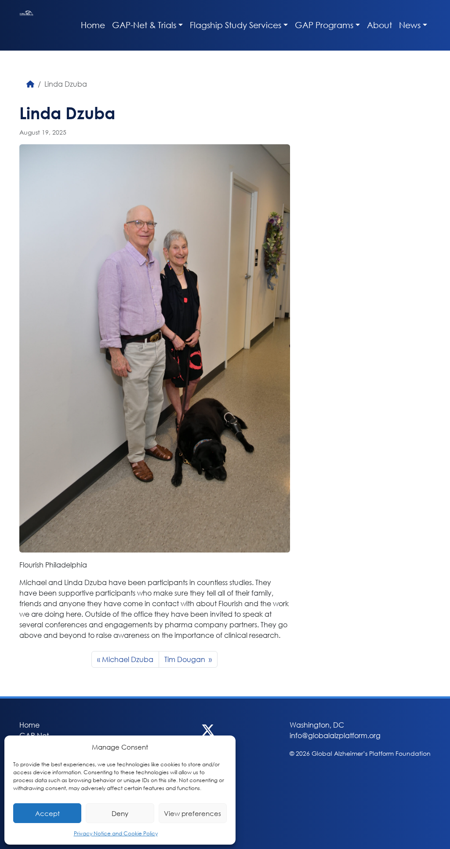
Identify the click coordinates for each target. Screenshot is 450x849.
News (410, 25)
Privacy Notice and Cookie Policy (116, 833)
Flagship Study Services (235, 25)
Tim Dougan (185, 659)
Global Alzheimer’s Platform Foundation (26, 25)
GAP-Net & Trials (144, 25)
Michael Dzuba (127, 659)
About (379, 25)
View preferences (192, 813)
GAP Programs (324, 25)
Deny (120, 813)
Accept (47, 813)
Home (93, 25)
